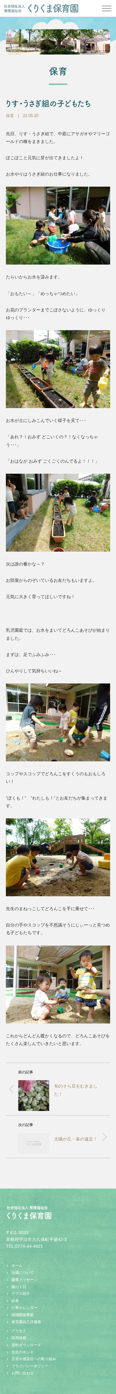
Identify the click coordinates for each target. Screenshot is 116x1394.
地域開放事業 (22, 1315)
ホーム (17, 1265)
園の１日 (18, 1287)
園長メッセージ (24, 1280)
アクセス (18, 1331)
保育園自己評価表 (26, 1322)
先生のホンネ (22, 1352)
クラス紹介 (20, 1293)
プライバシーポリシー (30, 1366)
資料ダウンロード (26, 1345)
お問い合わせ (22, 1373)
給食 (15, 1301)
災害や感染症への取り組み (33, 1359)
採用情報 (18, 1338)
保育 (10, 116)
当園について (22, 1272)
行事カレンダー (24, 1308)
